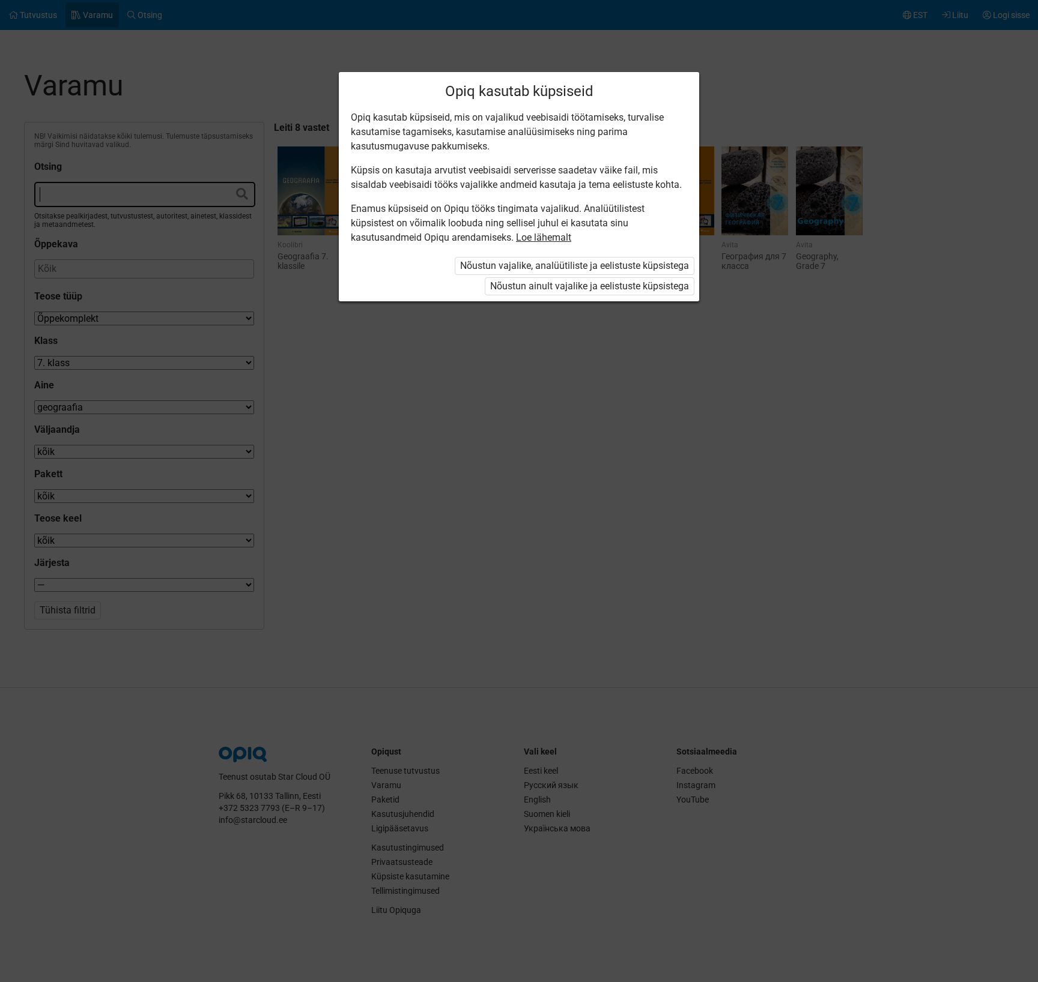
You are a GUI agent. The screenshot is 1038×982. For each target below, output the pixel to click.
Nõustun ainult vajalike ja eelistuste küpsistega (589, 286)
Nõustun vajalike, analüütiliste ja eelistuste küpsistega (574, 265)
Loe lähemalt (543, 237)
